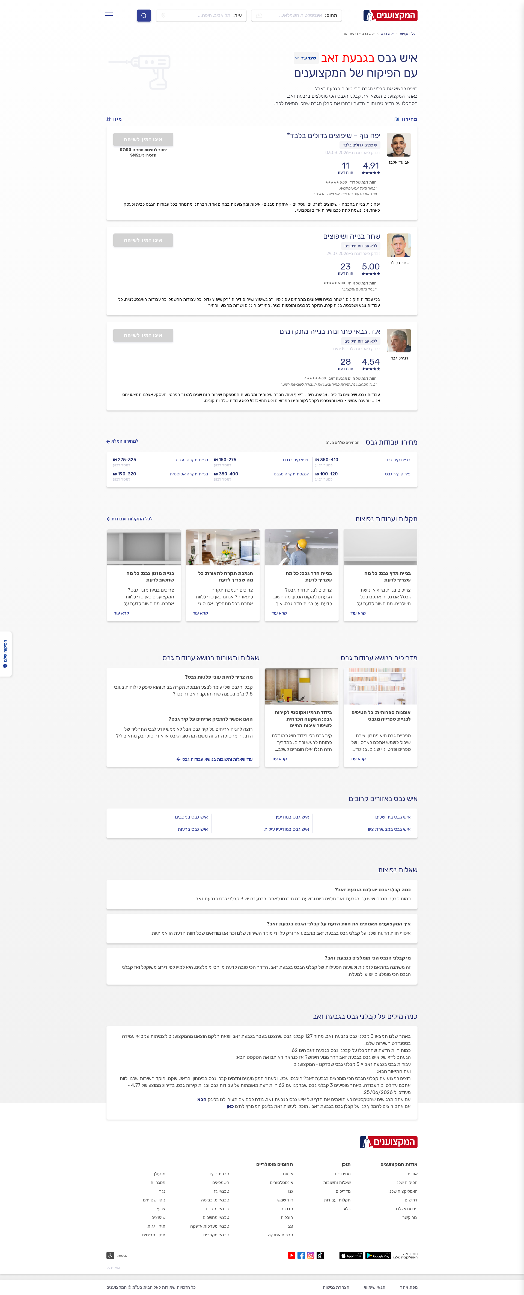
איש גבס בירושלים (393, 817)
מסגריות (157, 1182)
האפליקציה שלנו (403, 1191)
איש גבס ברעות (193, 829)
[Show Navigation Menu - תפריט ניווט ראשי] (110, 16)
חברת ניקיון (219, 1173)
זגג (290, 1226)
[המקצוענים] (391, 15)
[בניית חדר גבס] (301, 549)
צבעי (161, 1208)
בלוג (347, 1208)
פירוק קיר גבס (397, 473)
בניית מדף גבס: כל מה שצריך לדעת (387, 576)
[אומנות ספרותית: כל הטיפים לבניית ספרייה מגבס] (380, 688)
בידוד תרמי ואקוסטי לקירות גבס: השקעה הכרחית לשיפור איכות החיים (303, 719)
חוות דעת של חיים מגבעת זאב (353, 378)
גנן (290, 1191)
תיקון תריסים (153, 1234)
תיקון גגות (156, 1226)
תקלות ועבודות (337, 1200)
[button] (116, 119)
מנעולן (159, 1173)
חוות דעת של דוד (363, 182)
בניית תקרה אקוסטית (189, 473)
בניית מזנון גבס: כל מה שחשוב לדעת (150, 576)
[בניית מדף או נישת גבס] (380, 549)
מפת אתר (409, 1287)
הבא (202, 1099)
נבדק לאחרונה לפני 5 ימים (356, 348)
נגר (162, 1191)
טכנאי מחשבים (216, 1217)
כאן (230, 1106)
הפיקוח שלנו (406, 1182)
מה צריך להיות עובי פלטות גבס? (219, 677)
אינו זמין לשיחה (143, 139)
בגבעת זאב (347, 58)
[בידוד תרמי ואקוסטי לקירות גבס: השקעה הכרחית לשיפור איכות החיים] (301, 688)
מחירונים (343, 1173)
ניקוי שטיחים (154, 1200)
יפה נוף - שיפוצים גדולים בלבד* (333, 135)
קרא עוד (358, 613)
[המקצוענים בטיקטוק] (320, 1255)
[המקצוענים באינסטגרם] (312, 1255)
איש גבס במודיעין (292, 817)
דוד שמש (285, 1200)
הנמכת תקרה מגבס (291, 473)
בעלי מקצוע (409, 33)
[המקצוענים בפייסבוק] (302, 1255)
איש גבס (387, 33)
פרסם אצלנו (407, 1208)
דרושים (411, 1200)
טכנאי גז (221, 1191)
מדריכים (343, 1191)
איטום (288, 1173)
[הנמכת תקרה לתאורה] (223, 549)
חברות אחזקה (280, 1234)
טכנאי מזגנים (217, 1208)
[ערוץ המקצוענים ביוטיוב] (292, 1255)
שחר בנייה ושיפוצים (351, 236)
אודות (412, 1173)
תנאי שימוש (374, 1287)
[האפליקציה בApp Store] (351, 1255)
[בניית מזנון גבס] (144, 549)
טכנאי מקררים (216, 1234)
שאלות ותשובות (337, 1182)
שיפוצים (158, 1217)
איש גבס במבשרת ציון (389, 829)
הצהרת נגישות (336, 1287)
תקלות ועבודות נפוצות (386, 519)
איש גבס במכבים (191, 817)
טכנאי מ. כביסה (215, 1200)
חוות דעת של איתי (362, 283)
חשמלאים (220, 1182)
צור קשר (410, 1217)
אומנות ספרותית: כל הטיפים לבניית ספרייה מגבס (381, 715)
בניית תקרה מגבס (192, 459)
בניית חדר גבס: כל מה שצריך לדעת (309, 576)
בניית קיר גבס (397, 459)
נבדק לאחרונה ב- (352, 152)
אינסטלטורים (281, 1182)
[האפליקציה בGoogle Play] (378, 1255)
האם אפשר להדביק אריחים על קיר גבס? (210, 719)
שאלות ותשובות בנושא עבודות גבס (211, 658)
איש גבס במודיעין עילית (286, 829)
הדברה (287, 1208)
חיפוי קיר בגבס (296, 459)
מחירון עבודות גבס (392, 442)
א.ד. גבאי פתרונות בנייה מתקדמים (329, 331)
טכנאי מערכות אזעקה (209, 1226)
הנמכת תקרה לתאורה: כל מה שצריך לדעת (225, 576)
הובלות (287, 1217)
